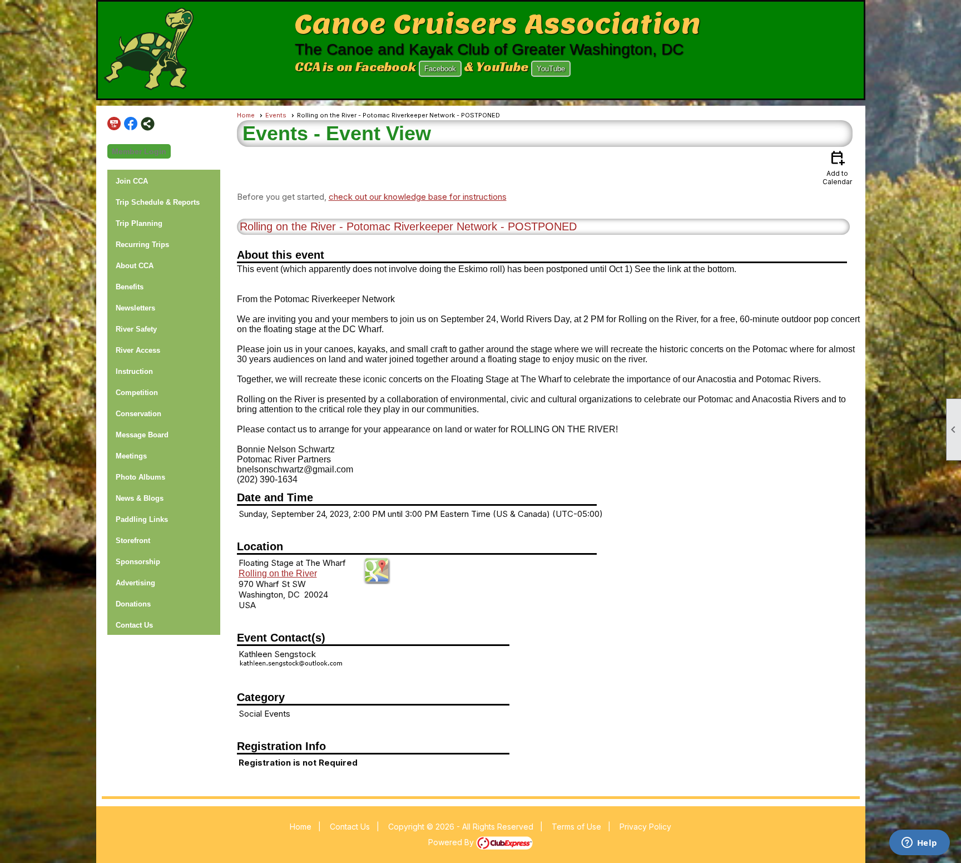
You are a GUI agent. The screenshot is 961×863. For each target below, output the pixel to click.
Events (275, 115)
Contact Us (134, 625)
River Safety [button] (136, 329)
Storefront (133, 540)
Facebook (440, 69)
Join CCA (132, 181)
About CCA (134, 266)
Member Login (139, 151)
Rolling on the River (278, 573)
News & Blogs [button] (140, 498)
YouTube (551, 69)
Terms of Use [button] (576, 826)
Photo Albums (140, 477)
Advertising (135, 583)
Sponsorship (138, 562)
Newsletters (135, 308)
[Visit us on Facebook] (131, 124)
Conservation (138, 414)
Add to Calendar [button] (837, 167)
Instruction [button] (134, 371)
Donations (133, 604)
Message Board (142, 435)
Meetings (131, 456)
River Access (138, 350)
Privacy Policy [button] (645, 826)
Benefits (129, 287)
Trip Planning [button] (139, 223)
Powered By (452, 842)
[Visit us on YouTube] (114, 124)
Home (246, 115)
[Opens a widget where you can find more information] (919, 843)
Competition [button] (137, 392)
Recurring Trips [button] (142, 244)
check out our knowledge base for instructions (418, 196)
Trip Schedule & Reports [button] (158, 202)
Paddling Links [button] (142, 519)
